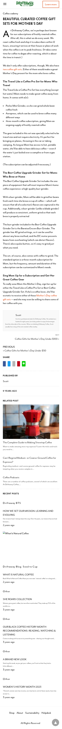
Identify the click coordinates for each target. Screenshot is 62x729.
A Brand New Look (15, 659)
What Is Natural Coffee (18, 574)
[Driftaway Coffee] (24, 3)
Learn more (51, 4)
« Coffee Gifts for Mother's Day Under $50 (24, 350)
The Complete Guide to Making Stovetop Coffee (27, 442)
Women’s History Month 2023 (22, 686)
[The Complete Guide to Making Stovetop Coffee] (31, 421)
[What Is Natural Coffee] (31, 546)
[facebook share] (4, 363)
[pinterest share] (18, 363)
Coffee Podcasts (11, 477)
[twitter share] (9, 363)
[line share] (24, 363)
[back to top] (55, 722)
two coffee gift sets (12, 69)
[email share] (13, 363)
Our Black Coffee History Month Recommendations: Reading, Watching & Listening (29, 630)
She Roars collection (17, 599)
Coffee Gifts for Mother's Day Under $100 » (37, 338)
